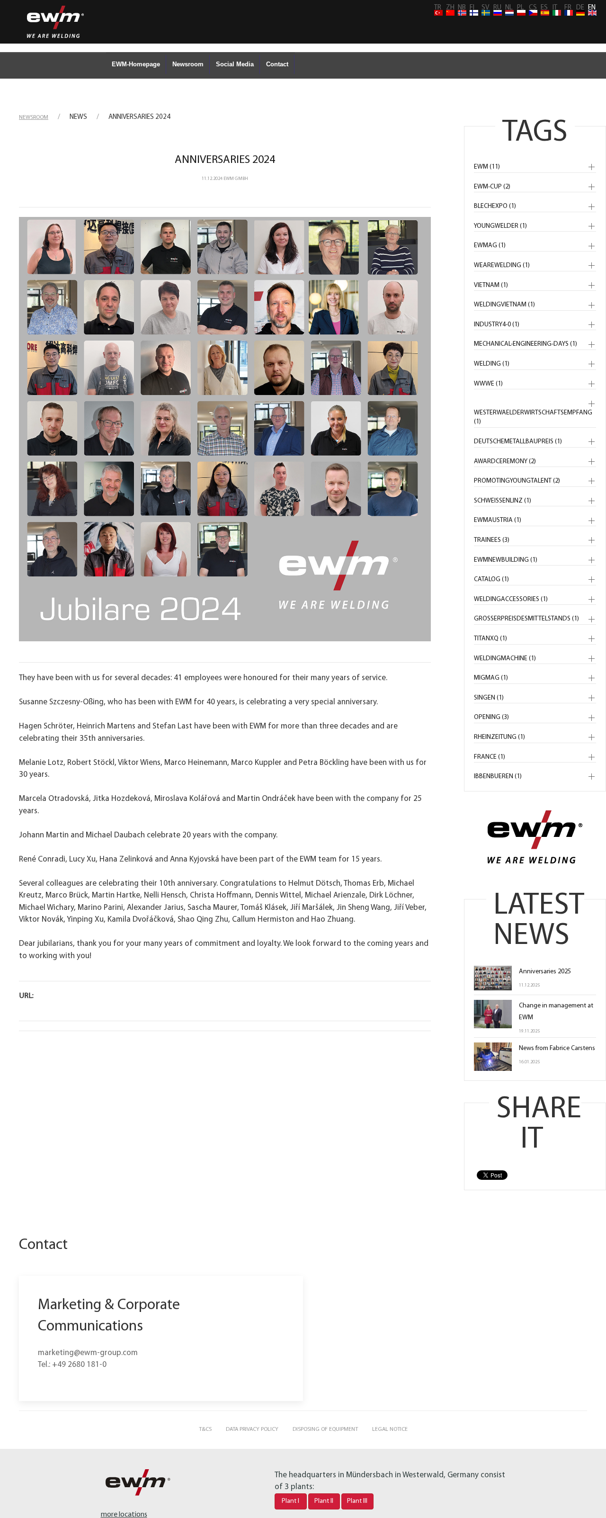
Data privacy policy (252, 1429)
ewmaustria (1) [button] (497, 520)
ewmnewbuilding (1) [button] (505, 560)
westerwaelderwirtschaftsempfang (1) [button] (533, 417)
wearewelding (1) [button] (502, 265)
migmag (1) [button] (491, 678)
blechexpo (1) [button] (495, 206)
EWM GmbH (235, 178)
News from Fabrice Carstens (557, 1048)
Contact (277, 64)
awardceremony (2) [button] (505, 461)
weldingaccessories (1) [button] (511, 599)
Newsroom (188, 64)
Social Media (235, 64)
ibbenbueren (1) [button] (498, 776)
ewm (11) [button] (487, 167)
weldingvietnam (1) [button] (504, 304)
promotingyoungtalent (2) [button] (517, 481)
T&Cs (205, 1429)
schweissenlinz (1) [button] (502, 500)
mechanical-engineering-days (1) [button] (525, 344)
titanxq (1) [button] (490, 638)
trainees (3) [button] (491, 540)
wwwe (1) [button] (488, 383)
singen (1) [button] (489, 697)
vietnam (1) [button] (491, 285)
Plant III (357, 1501)
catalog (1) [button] (491, 579)
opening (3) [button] (491, 717)
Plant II (323, 1501)
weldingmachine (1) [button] (505, 658)
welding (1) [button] (491, 364)
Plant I (290, 1501)
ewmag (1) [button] (490, 245)
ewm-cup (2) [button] (492, 186)
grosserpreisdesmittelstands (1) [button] (526, 618)
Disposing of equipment (325, 1429)
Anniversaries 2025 (545, 971)
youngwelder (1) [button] (500, 226)
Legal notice (390, 1429)
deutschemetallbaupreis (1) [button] (518, 441)
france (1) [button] (489, 757)
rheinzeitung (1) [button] (499, 737)
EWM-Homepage (136, 64)
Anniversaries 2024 (225, 160)
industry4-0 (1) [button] (496, 324)
